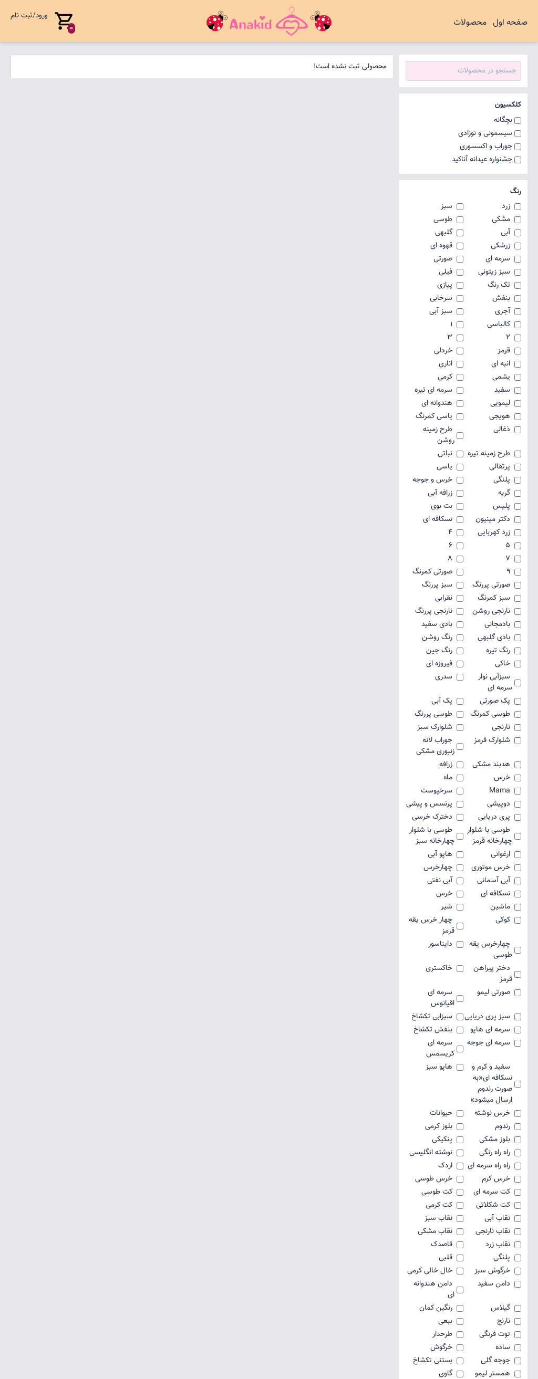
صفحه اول (510, 22)
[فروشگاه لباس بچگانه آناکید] (269, 21)
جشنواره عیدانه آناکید (482, 159)
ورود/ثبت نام (29, 15)
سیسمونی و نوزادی (485, 133)
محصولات (470, 22)
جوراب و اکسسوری (486, 146)
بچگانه (503, 120)
